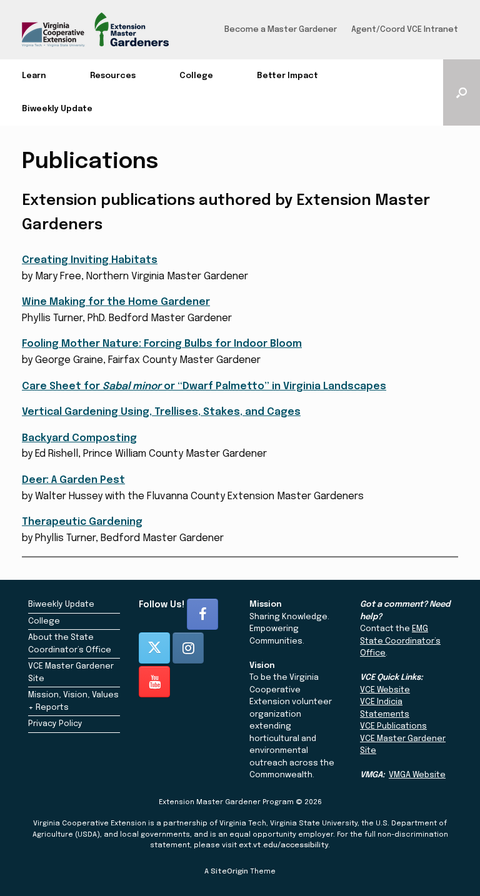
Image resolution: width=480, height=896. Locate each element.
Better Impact (287, 76)
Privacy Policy (55, 724)
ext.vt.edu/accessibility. (284, 845)
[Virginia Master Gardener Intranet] (95, 29)
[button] (461, 92)
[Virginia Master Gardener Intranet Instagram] (188, 648)
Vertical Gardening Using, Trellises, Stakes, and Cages (161, 412)
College (196, 76)
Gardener (185, 302)
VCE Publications (393, 726)
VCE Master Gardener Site (71, 672)
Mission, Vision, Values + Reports (73, 701)
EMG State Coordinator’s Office (400, 641)
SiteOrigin (229, 871)
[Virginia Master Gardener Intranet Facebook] (202, 614)
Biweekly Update (57, 109)
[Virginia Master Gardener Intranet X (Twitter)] (154, 648)
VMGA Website (417, 775)
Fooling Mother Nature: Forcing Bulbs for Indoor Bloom (162, 344)
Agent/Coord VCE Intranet (404, 30)
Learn (34, 76)
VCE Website (385, 690)
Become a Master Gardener (280, 30)
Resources (113, 76)
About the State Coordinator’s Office (69, 644)
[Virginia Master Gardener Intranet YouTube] (154, 681)
